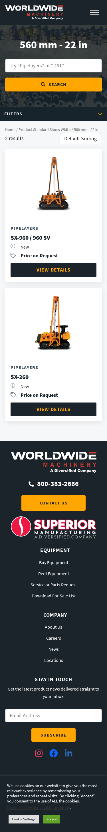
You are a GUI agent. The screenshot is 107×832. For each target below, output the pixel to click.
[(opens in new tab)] (53, 536)
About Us (53, 627)
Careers (53, 638)
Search (57, 84)
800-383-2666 (58, 483)
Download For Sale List (54, 596)
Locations (53, 660)
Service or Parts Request (54, 585)
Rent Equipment (53, 574)
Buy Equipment (53, 563)
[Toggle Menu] (94, 12)
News (54, 649)
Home (10, 129)
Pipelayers (24, 228)
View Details (53, 269)
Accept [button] (52, 819)
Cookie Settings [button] (23, 819)
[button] (53, 114)
